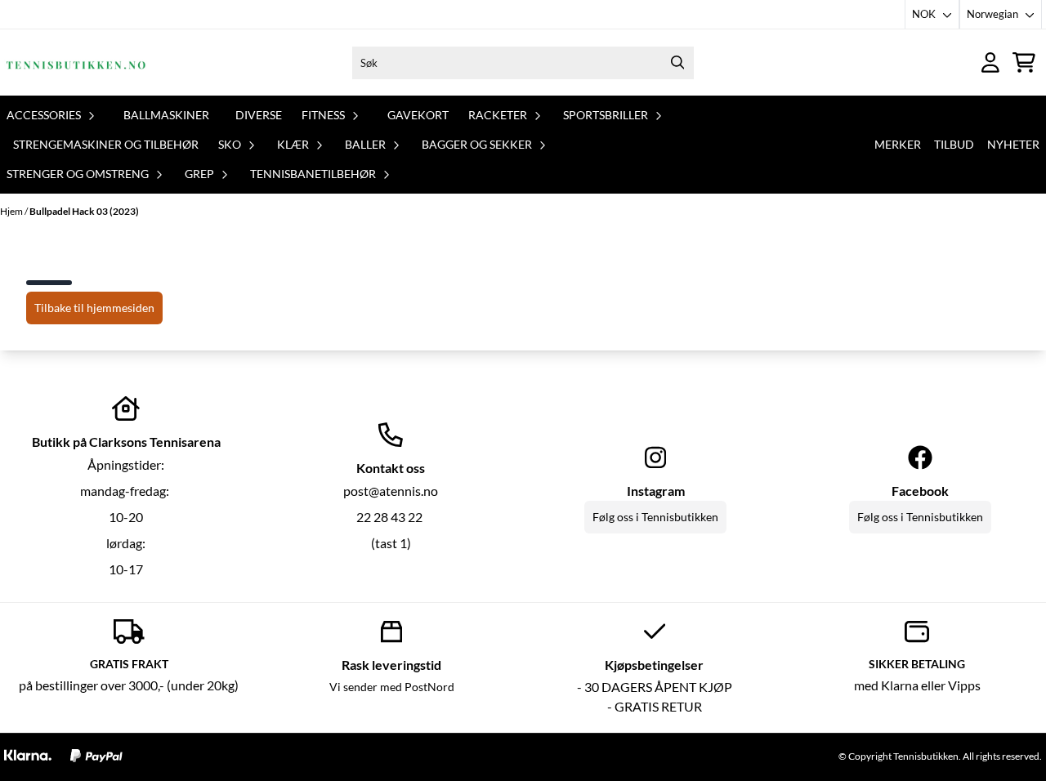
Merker (897, 144)
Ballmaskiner (166, 115)
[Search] (677, 63)
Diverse (258, 115)
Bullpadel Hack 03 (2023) (84, 211)
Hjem (12, 211)
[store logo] (76, 62)
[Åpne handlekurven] (1024, 62)
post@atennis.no (390, 490)
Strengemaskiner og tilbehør (106, 144)
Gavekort (418, 115)
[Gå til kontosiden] (990, 62)
